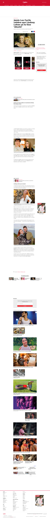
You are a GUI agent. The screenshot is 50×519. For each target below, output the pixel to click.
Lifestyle (14, 503)
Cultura (33, 5)
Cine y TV (14, 496)
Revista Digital (44, 2)
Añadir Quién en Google (26, 31)
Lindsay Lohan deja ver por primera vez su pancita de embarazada (26, 181)
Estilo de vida (4, 507)
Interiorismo (24, 503)
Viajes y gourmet (28, 5)
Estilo (13, 494)
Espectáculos (7, 5)
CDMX (23, 496)
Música (14, 497)
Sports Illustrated (15, 499)
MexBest (4, 498)
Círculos (15, 5)
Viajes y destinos (5, 500)
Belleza (23, 5)
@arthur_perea (19, 50)
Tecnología (14, 509)
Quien (43, 513)
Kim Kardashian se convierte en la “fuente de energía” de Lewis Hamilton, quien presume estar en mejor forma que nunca (41, 57)
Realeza (11, 5)
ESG (23, 505)
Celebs (4, 506)
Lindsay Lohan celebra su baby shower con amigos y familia (16, 279)
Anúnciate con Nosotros (43, 516)
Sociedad (24, 498)
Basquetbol (14, 502)
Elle (3, 504)
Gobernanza (24, 507)
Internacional (15, 508)
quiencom (45, 513)
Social (23, 506)
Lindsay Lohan (26, 53)
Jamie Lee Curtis (16, 52)
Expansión (14, 505)
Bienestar (4, 501)
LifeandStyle (24, 492)
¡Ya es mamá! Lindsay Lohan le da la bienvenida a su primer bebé (27, 100)
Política (24, 493)
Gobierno (24, 494)
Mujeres (4, 508)
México (23, 495)
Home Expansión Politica (16, 507)
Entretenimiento (15, 495)
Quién (4, 491)
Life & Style (14, 493)
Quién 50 (44, 5)
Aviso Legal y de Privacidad (29, 516)
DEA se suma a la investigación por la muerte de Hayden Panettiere (41, 53)
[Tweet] (31, 31)
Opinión (14, 491)
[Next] (41, 278)
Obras (24, 500)
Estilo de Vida (4, 502)
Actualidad (4, 509)
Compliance (36, 516)
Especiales (14, 492)
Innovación (24, 509)
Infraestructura (25, 502)
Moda (19, 5)
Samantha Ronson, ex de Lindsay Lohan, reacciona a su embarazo (38, 279)
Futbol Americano (15, 501)
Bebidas (4, 499)
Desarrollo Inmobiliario (26, 501)
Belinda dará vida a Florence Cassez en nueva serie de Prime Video (41, 48)
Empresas (14, 506)
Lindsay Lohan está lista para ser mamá (27, 279)
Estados (24, 497)
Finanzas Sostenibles (25, 508)
